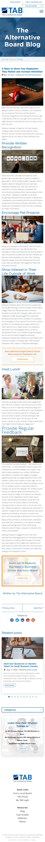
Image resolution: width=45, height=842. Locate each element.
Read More (9, 685)
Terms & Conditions (23, 840)
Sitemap (33, 840)
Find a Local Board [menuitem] (22, 793)
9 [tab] (33, 696)
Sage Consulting (18, 252)
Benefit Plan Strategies (19, 313)
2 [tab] (12, 696)
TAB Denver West (8, 176)
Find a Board (15, 2)
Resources (13, 59)
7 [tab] (27, 696)
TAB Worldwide (31, 6)
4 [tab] (18, 696)
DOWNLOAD (22, 359)
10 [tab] (36, 696)
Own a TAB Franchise (33, 2)
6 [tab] (24, 696)
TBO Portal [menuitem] (22, 796)
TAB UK (8, 405)
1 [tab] (9, 696)
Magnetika (35, 837)
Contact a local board (13, 548)
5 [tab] (21, 696)
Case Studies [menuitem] (22, 814)
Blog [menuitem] (22, 811)
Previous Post (8, 608)
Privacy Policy (12, 840)
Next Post (38, 608)
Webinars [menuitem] (22, 818)
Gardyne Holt (18, 475)
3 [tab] (15, 696)
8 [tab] (30, 696)
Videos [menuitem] (22, 821)
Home (4, 59)
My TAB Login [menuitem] (22, 800)
